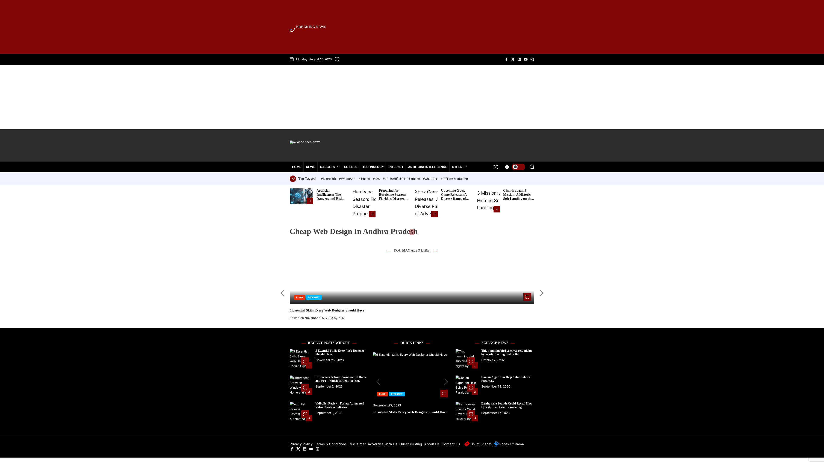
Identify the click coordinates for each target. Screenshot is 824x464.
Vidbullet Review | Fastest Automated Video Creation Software (339, 405)
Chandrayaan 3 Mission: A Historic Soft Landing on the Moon (517, 197)
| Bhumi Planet (477, 444)
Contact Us (451, 444)
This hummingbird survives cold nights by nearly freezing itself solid (506, 352)
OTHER (457, 167)
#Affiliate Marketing (454, 178)
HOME (296, 167)
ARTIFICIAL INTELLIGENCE (427, 167)
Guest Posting (410, 444)
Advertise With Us (382, 444)
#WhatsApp (347, 178)
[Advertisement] (412, 97)
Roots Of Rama (511, 444)
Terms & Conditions (331, 444)
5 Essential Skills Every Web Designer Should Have (327, 310)
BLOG (299, 297)
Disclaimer (357, 444)
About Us (431, 444)
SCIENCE (351, 167)
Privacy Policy (301, 444)
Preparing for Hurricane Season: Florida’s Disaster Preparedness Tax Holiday (392, 199)
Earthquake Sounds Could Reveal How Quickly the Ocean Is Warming (506, 405)
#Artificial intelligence (405, 178)
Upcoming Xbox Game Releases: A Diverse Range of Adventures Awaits (454, 197)
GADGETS (327, 167)
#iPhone (365, 178)
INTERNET (396, 167)
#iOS (377, 178)
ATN (341, 318)
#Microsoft (329, 178)
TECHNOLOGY (373, 167)
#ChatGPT (430, 178)
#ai (385, 178)
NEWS (310, 167)
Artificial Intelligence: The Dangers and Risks (330, 194)
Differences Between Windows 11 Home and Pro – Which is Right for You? (341, 378)
